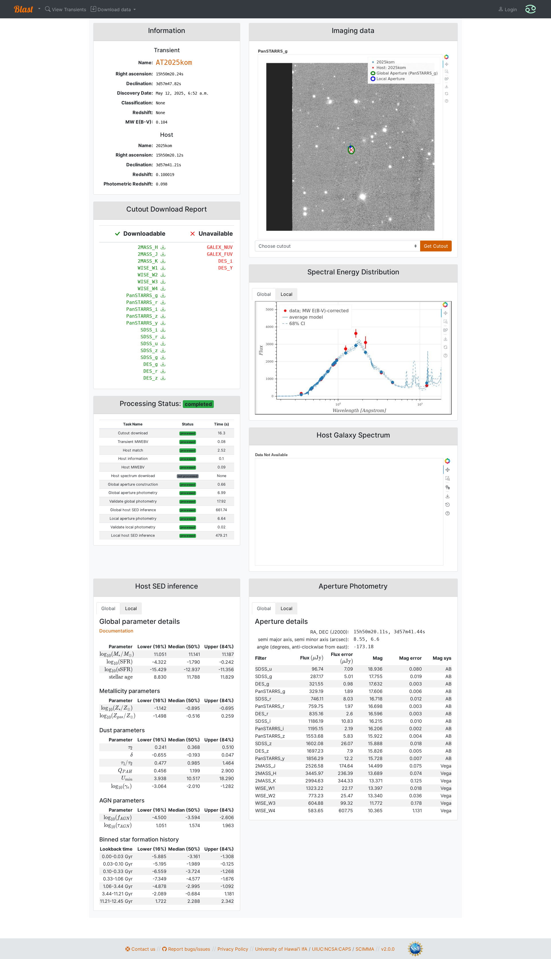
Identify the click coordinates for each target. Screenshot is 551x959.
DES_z (152, 378)
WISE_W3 (149, 281)
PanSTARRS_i (143, 309)
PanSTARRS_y (143, 323)
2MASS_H (149, 247)
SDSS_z (151, 350)
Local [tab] (286, 294)
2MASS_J (149, 254)
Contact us (142, 949)
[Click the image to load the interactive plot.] (353, 144)
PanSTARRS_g (143, 295)
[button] (26, 9)
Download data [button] (114, 9)
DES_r (152, 371)
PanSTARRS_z (143, 316)
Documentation (116, 631)
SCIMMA (365, 949)
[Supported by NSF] (415, 948)
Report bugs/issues (188, 949)
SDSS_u (151, 343)
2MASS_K (149, 261)
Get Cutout (436, 246)
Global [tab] (264, 294)
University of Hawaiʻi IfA (281, 949)
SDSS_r (151, 336)
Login (510, 9)
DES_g (152, 364)
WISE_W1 (149, 268)
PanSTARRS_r (143, 302)
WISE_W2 (149, 275)
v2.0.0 (388, 949)
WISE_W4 (149, 288)
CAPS (345, 949)
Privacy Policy (233, 949)
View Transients (68, 9)
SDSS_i (151, 330)
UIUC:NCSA (324, 949)
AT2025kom (174, 62)
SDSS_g (151, 357)
